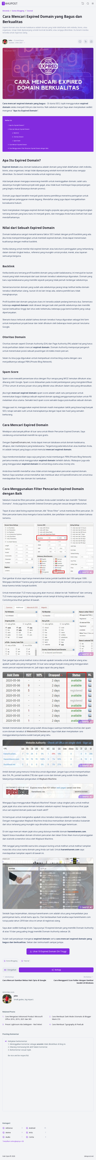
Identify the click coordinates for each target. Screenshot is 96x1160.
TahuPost (10, 3)
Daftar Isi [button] (8, 120)
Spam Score (17, 141)
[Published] (24, 43)
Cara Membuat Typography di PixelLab (68, 1024)
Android (32, 1128)
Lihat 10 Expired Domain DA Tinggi (49, 951)
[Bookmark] (91, 42)
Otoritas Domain (19, 137)
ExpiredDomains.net (20, 442)
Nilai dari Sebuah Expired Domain (19, 129)
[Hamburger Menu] (92, 3)
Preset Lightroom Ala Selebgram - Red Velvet (23, 1024)
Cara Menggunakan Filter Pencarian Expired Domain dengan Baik (28, 148)
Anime (8, 1132)
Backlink (16, 133)
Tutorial (26, 961)
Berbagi (58, 970)
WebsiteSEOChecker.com (38, 731)
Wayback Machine (47, 778)
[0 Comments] (80, 41)
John (16, 996)
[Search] (87, 3)
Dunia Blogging (11, 961)
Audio (8, 1137)
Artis (31, 1132)
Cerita (31, 1137)
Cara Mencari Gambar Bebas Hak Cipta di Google (24, 980)
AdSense (9, 1128)
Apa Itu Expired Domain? (16, 125)
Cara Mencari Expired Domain (18, 144)
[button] (10, 969)
